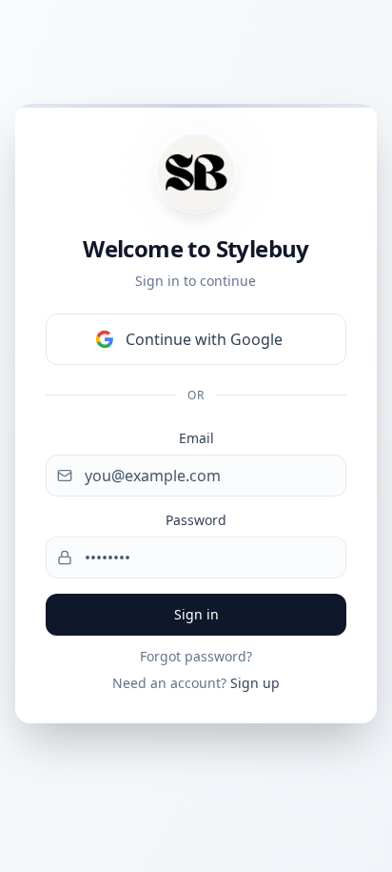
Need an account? (196, 683)
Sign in (196, 614)
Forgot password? (196, 656)
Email (196, 438)
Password (196, 520)
